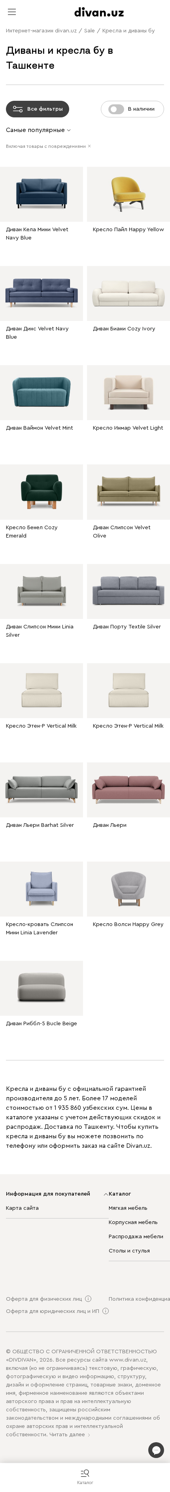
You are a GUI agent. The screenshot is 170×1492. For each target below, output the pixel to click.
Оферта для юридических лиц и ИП (52, 1311)
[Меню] (12, 12)
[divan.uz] (99, 12)
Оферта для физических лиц (44, 1299)
